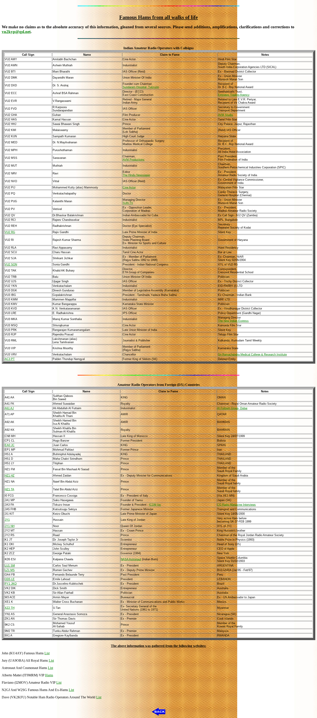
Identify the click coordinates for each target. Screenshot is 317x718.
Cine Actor (129, 187)
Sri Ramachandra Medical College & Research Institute (252, 354)
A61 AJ (9, 408)
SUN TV (128, 203)
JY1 (7, 519)
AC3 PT (10, 359)
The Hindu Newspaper (136, 175)
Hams (49, 675)
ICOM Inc (155, 504)
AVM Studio (225, 115)
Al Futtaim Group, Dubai (232, 408)
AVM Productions (133, 159)
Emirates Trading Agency (234, 94)
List (47, 653)
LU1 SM (10, 565)
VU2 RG (10, 232)
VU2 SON (11, 264)
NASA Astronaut (131, 559)
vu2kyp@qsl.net (16, 31)
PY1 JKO (11, 583)
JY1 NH (9, 526)
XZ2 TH (9, 607)
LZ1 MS (10, 570)
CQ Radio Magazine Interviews (236, 504)
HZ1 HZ (9, 475)
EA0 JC (9, 445)
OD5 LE (10, 579)
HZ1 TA (9, 489)
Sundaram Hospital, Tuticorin (141, 87)
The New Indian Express (233, 320)
